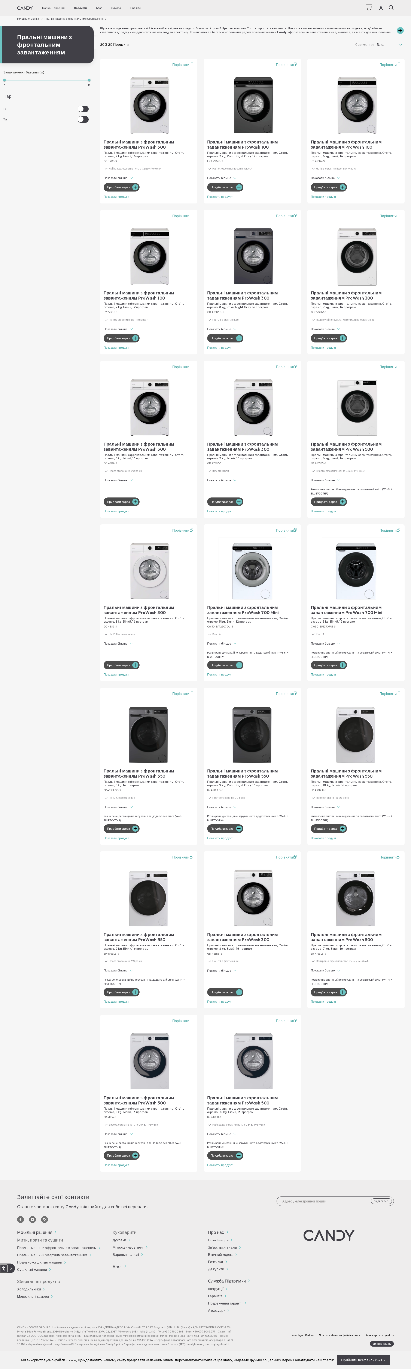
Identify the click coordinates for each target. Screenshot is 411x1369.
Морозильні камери (33, 1296)
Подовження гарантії (225, 1303)
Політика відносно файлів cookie (339, 1335)
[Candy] (25, 8)
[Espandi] (400, 30)
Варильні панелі (126, 1254)
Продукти (80, 8)
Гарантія (215, 1296)
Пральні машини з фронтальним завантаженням (57, 1248)
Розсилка (215, 1262)
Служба (116, 8)
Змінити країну (382, 1343)
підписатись (381, 1201)
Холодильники (29, 1289)
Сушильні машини (32, 1269)
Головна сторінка (28, 18)
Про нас (135, 8)
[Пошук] (391, 7)
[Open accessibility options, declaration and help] (3, 1268)
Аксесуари (216, 1310)
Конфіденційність (303, 1335)
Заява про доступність (379, 1335)
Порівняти (180, 65)
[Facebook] (20, 1219)
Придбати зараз (118, 187)
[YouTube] (32, 1219)
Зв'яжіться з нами (222, 1247)
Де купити (216, 1269)
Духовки (119, 1240)
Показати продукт (116, 196)
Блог (99, 8)
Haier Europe (218, 1240)
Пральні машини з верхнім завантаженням (52, 1255)
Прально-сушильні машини (39, 1262)
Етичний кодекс (220, 1254)
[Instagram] (44, 1219)
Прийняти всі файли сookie (363, 1360)
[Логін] (381, 9)
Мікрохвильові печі (128, 1247)
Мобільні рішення (53, 8)
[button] (149, 178)
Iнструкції (215, 1289)
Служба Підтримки (227, 1281)
